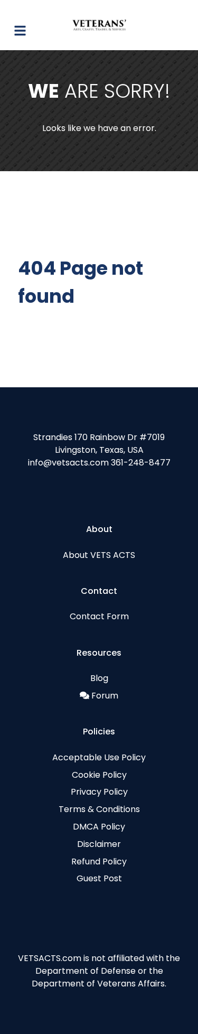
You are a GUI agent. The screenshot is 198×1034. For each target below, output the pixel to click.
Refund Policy (99, 861)
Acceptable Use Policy (99, 757)
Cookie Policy (99, 775)
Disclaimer (99, 844)
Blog (99, 678)
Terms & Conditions (99, 809)
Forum (104, 696)
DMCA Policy (99, 827)
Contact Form (99, 616)
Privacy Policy (99, 792)
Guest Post (99, 878)
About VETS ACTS (99, 555)
